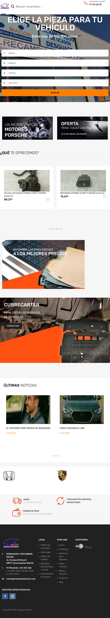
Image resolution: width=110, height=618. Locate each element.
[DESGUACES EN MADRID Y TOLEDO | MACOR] (5, 6)
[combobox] (55, 53)
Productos (63, 549)
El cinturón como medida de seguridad (28, 428)
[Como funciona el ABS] (82, 409)
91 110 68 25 (95, 4)
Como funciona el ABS (72, 428)
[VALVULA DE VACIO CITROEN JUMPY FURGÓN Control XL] (27, 181)
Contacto (63, 578)
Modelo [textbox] (12, 63)
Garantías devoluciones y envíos (47, 566)
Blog (61, 582)
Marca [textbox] (12, 53)
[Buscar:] (56, 6)
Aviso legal (45, 552)
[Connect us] (5, 596)
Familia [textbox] (12, 73)
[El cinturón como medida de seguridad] (28, 409)
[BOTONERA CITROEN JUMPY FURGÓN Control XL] (83, 181)
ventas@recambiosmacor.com (21, 578)
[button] (49, 229)
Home (61, 545)
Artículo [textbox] (13, 83)
